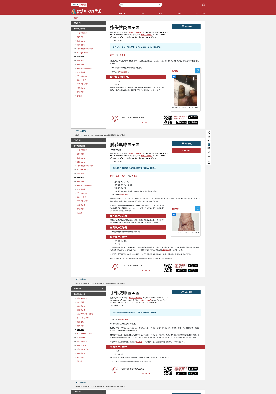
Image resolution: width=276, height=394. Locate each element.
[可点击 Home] (209, 156)
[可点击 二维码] (208, 148)
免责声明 (83, 131)
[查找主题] (209, 137)
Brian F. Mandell (146, 35)
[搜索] (160, 5)
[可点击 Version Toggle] (209, 144)
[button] (196, 12)
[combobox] (140, 5)
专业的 (75, 4)
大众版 (83, 4)
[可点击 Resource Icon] (209, 153)
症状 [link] (142, 13)
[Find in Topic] (130, 27)
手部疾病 (75, 18)
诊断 (118, 176)
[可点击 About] (209, 160)
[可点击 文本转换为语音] (209, 141)
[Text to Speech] (134, 27)
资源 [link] (179, 13)
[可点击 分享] (209, 132)
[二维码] (137, 27)
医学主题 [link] (122, 13)
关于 (77, 131)
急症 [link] (160, 13)
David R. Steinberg (135, 32)
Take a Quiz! (145, 122)
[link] (94, 4)
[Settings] (203, 4)
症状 (112, 176)
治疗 (112, 55)
